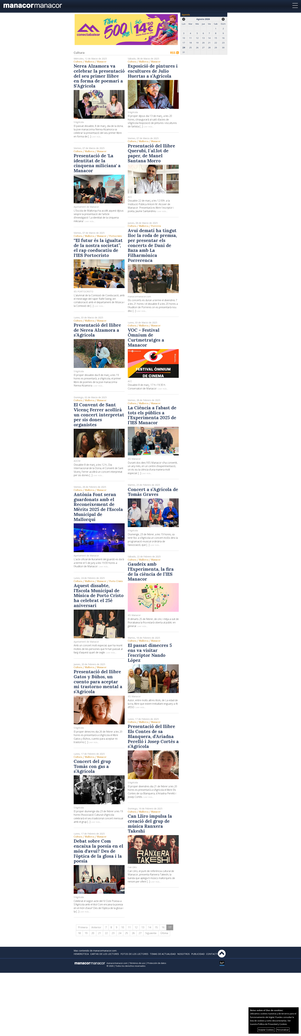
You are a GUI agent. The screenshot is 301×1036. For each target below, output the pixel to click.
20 (92, 933)
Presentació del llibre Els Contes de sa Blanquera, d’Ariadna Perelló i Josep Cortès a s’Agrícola (153, 736)
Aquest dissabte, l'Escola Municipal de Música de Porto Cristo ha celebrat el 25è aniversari (99, 595)
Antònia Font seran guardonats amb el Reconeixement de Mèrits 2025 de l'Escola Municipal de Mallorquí (98, 506)
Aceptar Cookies (266, 1029)
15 (156, 927)
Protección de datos (156, 963)
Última (164, 933)
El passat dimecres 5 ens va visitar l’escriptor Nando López (150, 652)
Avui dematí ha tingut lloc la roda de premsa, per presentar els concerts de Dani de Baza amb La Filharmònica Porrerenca (152, 245)
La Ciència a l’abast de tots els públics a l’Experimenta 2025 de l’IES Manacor (152, 415)
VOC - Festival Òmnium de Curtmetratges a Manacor (146, 337)
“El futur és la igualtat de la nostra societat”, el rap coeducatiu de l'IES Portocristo (98, 247)
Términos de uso (137, 963)
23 (113, 933)
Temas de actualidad (163, 953)
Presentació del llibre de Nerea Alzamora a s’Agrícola (97, 330)
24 (119, 933)
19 (86, 933)
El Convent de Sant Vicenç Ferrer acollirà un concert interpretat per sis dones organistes (99, 415)
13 (142, 927)
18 (79, 933)
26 (133, 933)
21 (99, 933)
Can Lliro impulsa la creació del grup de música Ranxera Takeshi (150, 823)
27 (140, 933)
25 (126, 933)
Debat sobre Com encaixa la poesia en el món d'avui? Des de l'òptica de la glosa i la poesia (98, 851)
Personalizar (283, 1029)
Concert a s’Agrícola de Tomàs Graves (153, 491)
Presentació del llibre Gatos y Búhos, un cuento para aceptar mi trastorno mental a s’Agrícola (98, 681)
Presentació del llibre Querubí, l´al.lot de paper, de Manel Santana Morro (151, 153)
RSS (173, 52)
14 (149, 927)
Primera (82, 927)
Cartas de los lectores (104, 953)
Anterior (96, 927)
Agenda (186, 14)
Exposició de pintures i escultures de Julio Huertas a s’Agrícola (153, 71)
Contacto (212, 953)
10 (122, 927)
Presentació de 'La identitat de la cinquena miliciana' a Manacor (97, 163)
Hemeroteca (81, 953)
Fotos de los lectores (134, 953)
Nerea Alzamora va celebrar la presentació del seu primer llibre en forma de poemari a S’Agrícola (99, 76)
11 (129, 927)
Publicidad (198, 953)
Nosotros (183, 953)
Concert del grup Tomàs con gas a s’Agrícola (92, 766)
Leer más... (97, 136)
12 (136, 927)
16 (163, 927)
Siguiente (150, 933)
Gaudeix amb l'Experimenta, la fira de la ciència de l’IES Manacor (151, 571)
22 (106, 933)
